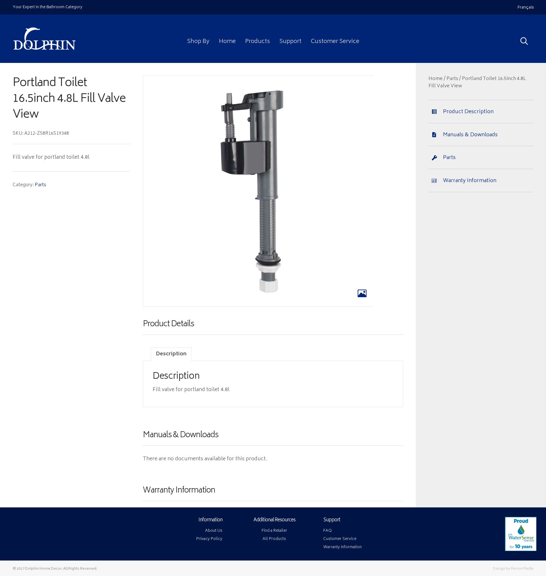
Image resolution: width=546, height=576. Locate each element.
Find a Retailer (274, 531)
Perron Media (522, 569)
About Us (213, 531)
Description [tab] (171, 354)
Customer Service (339, 539)
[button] (473, 37)
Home (435, 79)
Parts (40, 185)
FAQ (327, 531)
